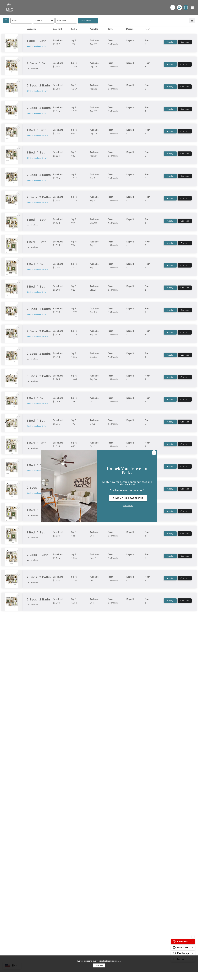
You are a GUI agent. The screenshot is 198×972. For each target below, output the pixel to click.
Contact (184, 42)
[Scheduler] (185, 7)
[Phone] (172, 7)
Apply (170, 42)
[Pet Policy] (179, 7)
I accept (99, 965)
